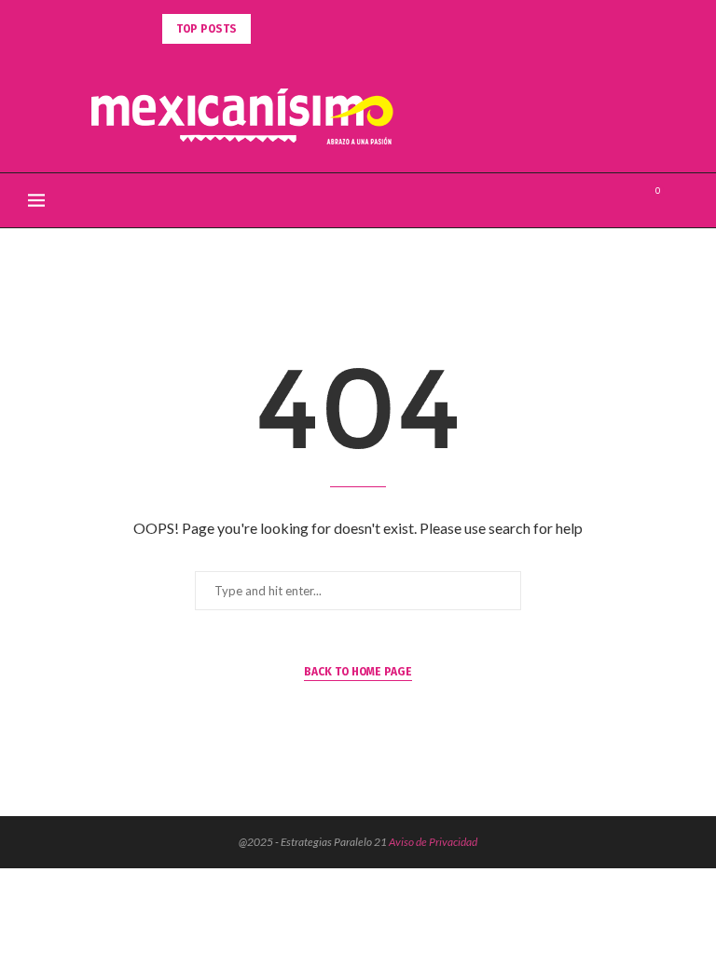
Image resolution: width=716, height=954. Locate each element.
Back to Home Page (358, 671)
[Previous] (268, 29)
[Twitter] (604, 200)
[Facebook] (585, 200)
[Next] (292, 29)
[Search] (678, 200)
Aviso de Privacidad (433, 842)
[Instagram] (624, 200)
